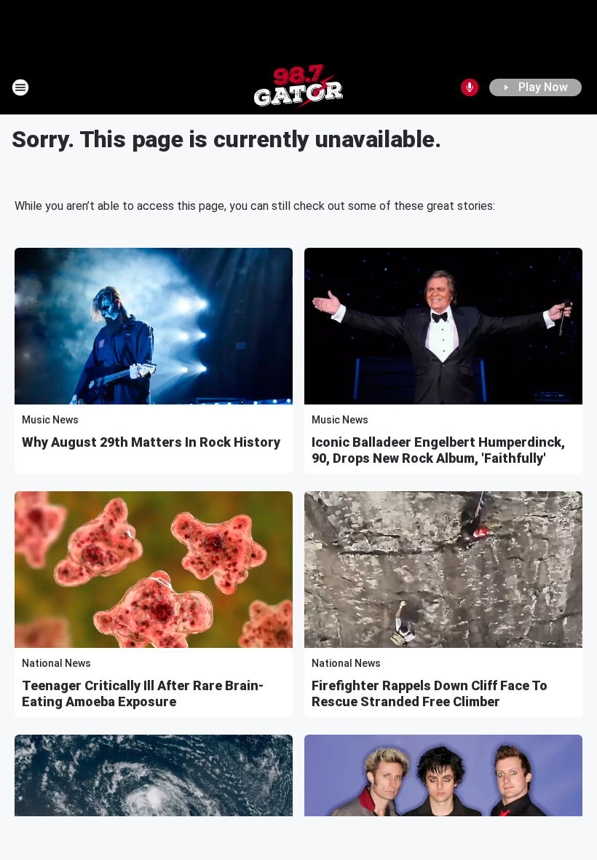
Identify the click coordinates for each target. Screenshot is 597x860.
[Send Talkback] (469, 87)
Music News (50, 420)
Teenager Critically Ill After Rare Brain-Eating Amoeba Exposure (143, 693)
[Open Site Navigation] (20, 87)
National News (56, 663)
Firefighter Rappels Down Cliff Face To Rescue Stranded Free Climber (429, 693)
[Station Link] (298, 87)
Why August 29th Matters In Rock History (151, 442)
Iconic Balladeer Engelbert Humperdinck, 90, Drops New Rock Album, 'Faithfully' (438, 450)
